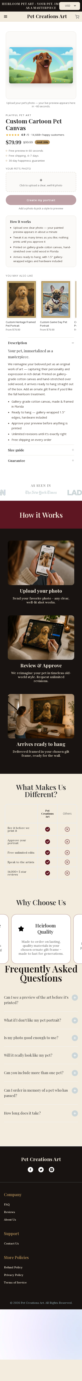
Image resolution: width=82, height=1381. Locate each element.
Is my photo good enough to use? (31, 1037)
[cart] (76, 17)
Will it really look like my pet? (28, 1055)
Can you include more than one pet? (33, 1072)
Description (17, 343)
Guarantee (16, 460)
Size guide (16, 450)
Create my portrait (41, 200)
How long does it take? (22, 1113)
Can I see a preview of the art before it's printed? (36, 1000)
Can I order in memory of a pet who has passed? (36, 1093)
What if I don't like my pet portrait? (32, 1020)
